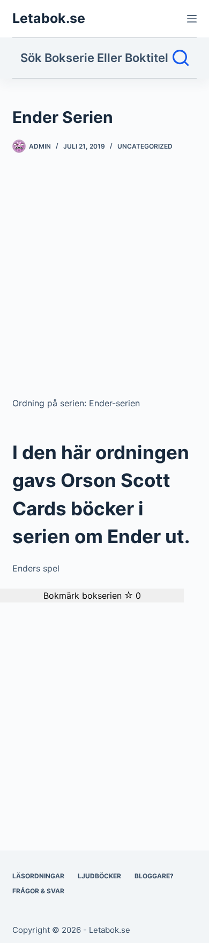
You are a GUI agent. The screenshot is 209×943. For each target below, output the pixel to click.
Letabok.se (48, 18)
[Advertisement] (104, 279)
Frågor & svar (38, 891)
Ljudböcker (99, 876)
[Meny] (192, 19)
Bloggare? (154, 876)
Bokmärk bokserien (92, 595)
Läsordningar (38, 876)
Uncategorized (145, 146)
